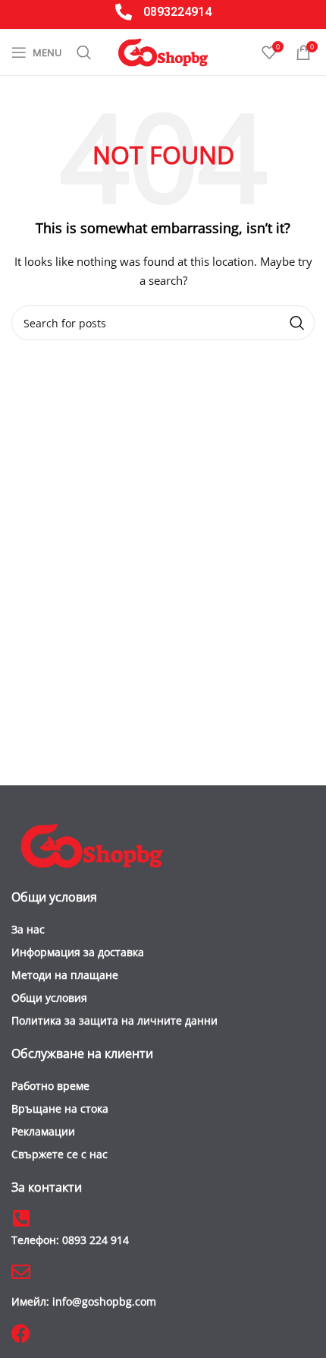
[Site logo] (163, 51)
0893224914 (177, 12)
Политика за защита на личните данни (114, 1020)
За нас (28, 929)
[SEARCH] (297, 322)
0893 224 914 (70, 1240)
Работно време (50, 1086)
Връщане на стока (59, 1108)
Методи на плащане (64, 975)
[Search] (84, 52)
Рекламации (43, 1131)
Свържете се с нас (59, 1154)
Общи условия (49, 997)
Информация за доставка (77, 952)
